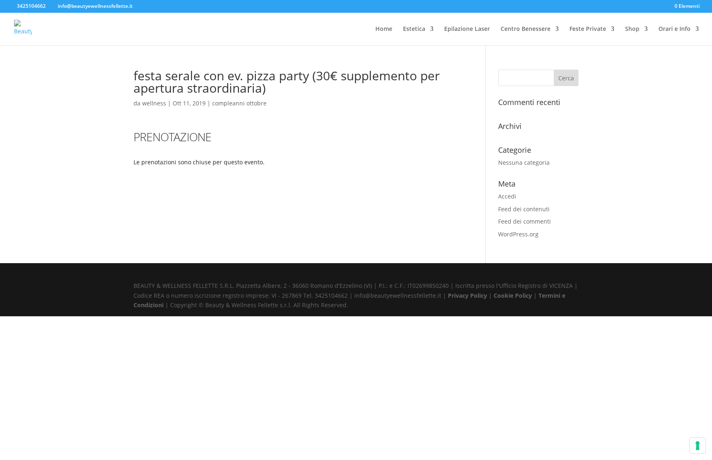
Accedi (507, 196)
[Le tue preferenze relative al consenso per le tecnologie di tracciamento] (697, 445)
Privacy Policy (468, 295)
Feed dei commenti (524, 221)
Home (383, 29)
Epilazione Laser (467, 29)
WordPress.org (518, 234)
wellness (154, 103)
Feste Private (587, 29)
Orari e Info (674, 29)
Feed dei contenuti (524, 209)
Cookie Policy (514, 295)
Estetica (414, 29)
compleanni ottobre (239, 103)
